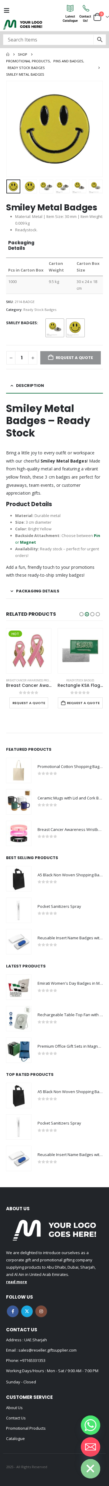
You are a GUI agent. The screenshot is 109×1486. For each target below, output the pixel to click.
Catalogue (15, 1438)
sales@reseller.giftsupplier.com (47, 1350)
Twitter (27, 1311)
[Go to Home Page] (7, 54)
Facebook (13, 1311)
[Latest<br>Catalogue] (70, 8)
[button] (13, 128)
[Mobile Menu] (6, 10)
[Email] (90, 1447)
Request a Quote (28, 702)
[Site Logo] (22, 24)
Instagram (41, 1311)
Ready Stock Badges (39, 309)
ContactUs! (85, 19)
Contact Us (16, 1418)
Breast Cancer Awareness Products (31, 680)
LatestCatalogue (70, 19)
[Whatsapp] (90, 1425)
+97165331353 (32, 1360)
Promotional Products (26, 1428)
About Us (14, 1407)
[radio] (55, 328)
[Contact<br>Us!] (85, 8)
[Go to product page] (80, 650)
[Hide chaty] (90, 1468)
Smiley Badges (21, 322)
